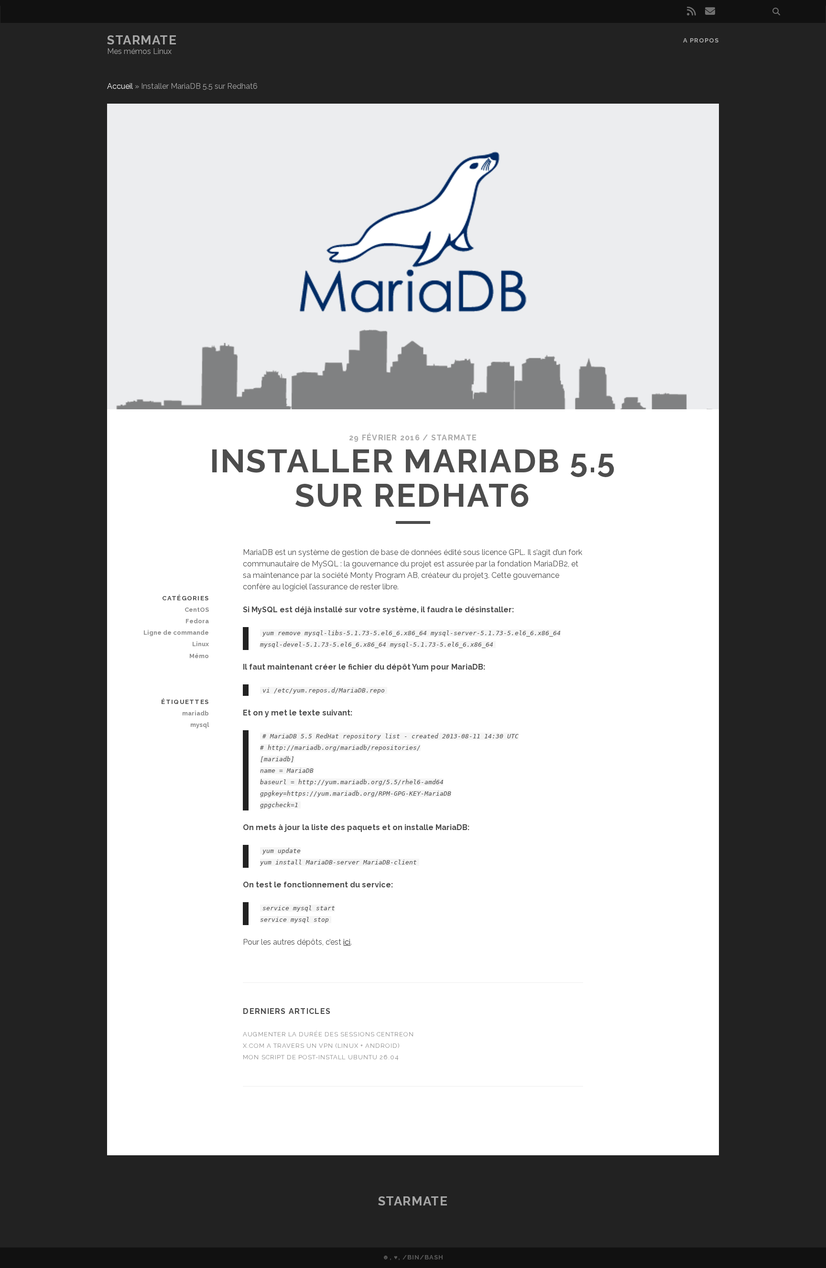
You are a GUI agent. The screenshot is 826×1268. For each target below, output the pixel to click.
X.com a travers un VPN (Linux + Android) (321, 1045)
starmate (454, 437)
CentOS (197, 609)
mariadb (195, 713)
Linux (200, 644)
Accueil (120, 86)
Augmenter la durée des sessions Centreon (328, 1034)
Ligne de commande (176, 632)
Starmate (142, 40)
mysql (199, 724)
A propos (701, 40)
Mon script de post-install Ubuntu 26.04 (321, 1057)
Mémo (199, 656)
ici (346, 942)
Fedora (197, 621)
